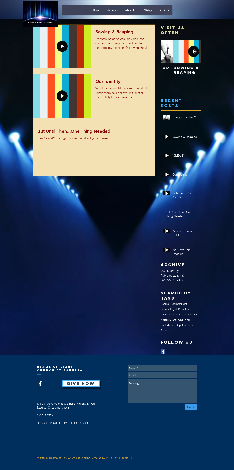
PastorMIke (167, 325)
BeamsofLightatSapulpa (175, 309)
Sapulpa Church (185, 325)
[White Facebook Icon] (40, 383)
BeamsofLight (179, 303)
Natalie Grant (168, 319)
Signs (164, 330)
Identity (192, 314)
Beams (165, 303)
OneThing (184, 319)
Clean (182, 314)
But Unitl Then (169, 314)
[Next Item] (195, 51)
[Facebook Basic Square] (163, 351)
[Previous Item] (166, 51)
